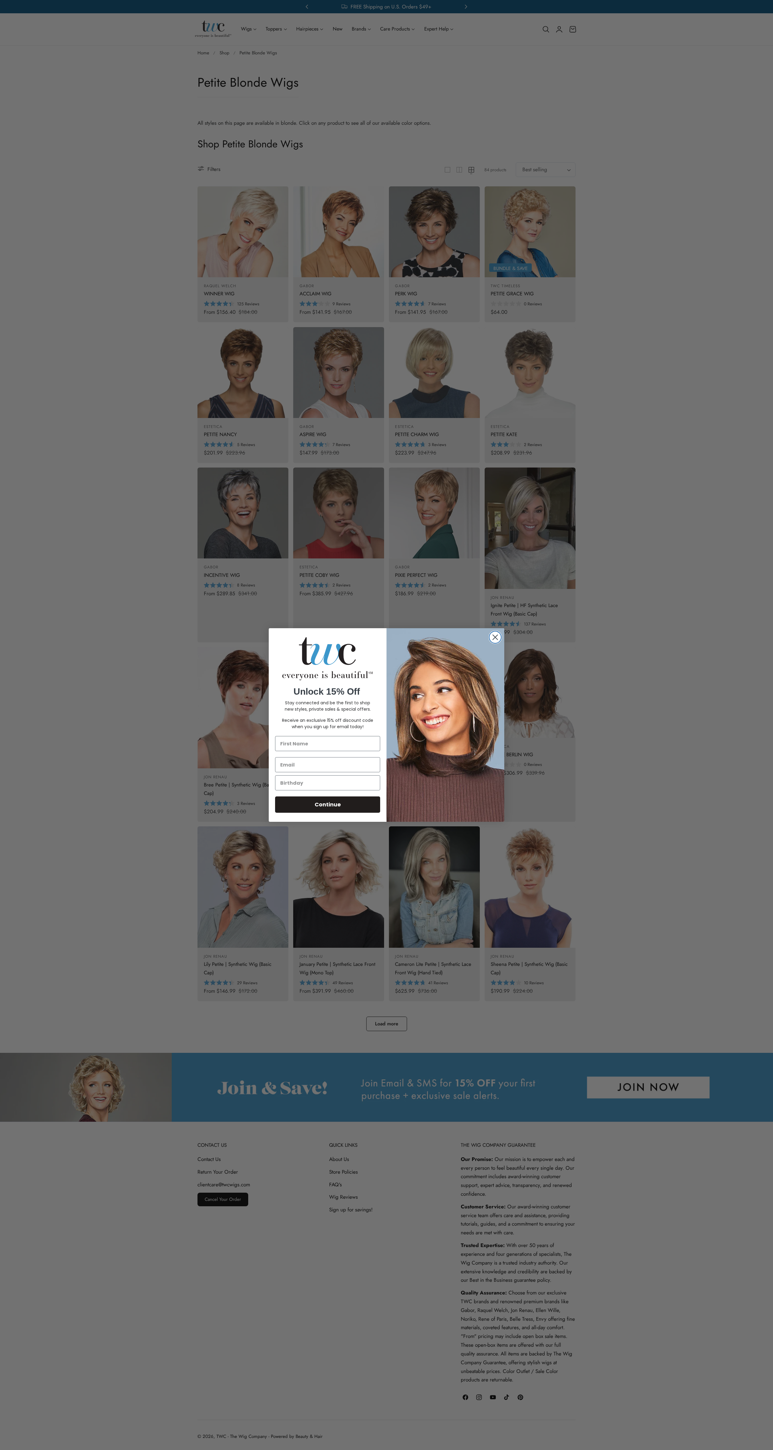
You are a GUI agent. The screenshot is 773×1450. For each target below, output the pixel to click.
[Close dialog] (495, 637)
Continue (328, 804)
